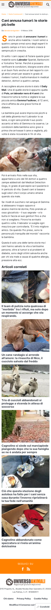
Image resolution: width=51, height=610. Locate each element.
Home (4, 14)
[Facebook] (22, 569)
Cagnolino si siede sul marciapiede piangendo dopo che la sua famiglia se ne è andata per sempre (25, 449)
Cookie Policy (41, 598)
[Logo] (25, 4)
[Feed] (28, 569)
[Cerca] (47, 4)
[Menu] (3, 4)
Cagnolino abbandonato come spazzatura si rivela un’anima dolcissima (22, 543)
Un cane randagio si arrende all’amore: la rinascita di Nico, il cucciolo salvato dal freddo (22, 358)
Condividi (44, 606)
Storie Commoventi (15, 14)
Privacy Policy (24, 598)
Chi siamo (9, 598)
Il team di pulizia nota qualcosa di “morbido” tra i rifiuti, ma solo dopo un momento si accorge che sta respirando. (25, 311)
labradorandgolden (11, 30)
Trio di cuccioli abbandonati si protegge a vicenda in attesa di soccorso (22, 403)
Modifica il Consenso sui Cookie (25, 605)
